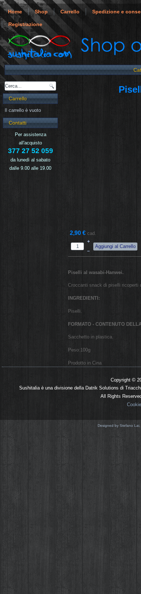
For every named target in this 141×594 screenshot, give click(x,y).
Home (15, 11)
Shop (41, 11)
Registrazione (25, 24)
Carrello (70, 11)
